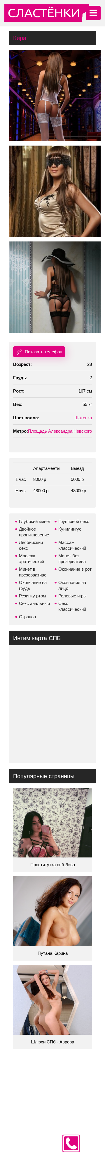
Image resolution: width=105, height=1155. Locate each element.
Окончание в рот (75, 569)
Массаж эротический (31, 558)
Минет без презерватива (72, 558)
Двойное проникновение (34, 532)
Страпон (27, 616)
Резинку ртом (32, 595)
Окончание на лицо (72, 585)
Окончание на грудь (33, 585)
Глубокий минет (35, 521)
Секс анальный (34, 603)
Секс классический (72, 606)
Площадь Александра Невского (60, 431)
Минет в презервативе (32, 572)
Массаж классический (72, 545)
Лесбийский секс (31, 545)
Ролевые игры (72, 595)
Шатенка (83, 417)
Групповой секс (73, 521)
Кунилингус (69, 529)
